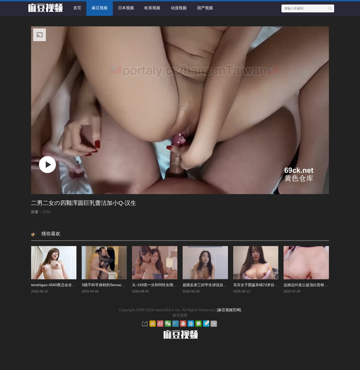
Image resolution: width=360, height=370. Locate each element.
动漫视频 (179, 8)
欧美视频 (152, 8)
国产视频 (205, 8)
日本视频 (126, 8)
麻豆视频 (100, 8)
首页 (77, 8)
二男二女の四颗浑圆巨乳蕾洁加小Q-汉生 (83, 203)
